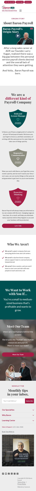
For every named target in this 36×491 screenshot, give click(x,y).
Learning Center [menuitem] (8, 420)
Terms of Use (21, 482)
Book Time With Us (8, 432)
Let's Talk (18, 226)
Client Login (20, 2)
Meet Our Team (18, 354)
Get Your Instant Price (9, 10)
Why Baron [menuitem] (6, 415)
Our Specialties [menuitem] (8, 410)
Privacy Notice (22, 484)
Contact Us (28, 2)
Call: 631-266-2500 (9, 2)
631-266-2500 (18, 427)
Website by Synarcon (24, 487)
